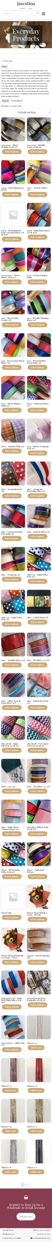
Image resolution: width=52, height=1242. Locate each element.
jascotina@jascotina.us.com (41, 1238)
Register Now (26, 1216)
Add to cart (36, 1047)
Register (23, 8)
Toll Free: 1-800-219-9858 (41, 1230)
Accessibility (17, 1238)
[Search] (37, 12)
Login (30, 8)
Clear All (5, 101)
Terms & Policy (7, 1238)
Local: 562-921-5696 (43, 1234)
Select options (12, 151)
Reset (4, 67)
